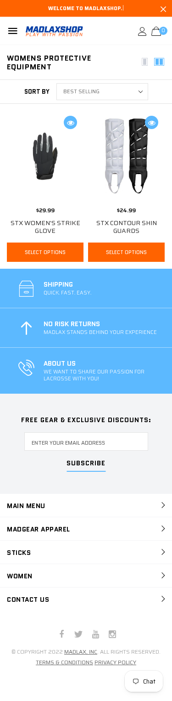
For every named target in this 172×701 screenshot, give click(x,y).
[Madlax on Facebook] (61, 635)
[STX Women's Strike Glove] (45, 156)
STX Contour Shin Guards (126, 227)
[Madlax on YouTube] (95, 635)
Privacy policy (115, 662)
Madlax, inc (80, 651)
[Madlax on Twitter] (78, 635)
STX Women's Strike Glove (45, 227)
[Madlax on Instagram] (112, 635)
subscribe (86, 464)
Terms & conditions (64, 662)
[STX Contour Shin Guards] (126, 156)
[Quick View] (70, 122)
